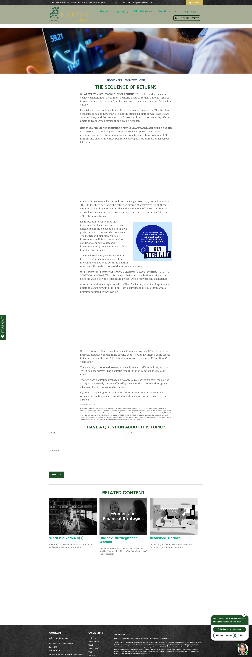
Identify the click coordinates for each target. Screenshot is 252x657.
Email (130, 432)
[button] (104, 11)
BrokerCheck (164, 638)
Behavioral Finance (165, 538)
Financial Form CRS (124, 634)
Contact (195, 3)
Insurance (93, 648)
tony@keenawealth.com (142, 3)
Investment (93, 642)
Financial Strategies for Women (118, 540)
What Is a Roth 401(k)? (67, 538)
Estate (91, 645)
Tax (90, 652)
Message (54, 450)
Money (91, 655)
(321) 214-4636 (119, 3)
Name (52, 432)
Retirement (93, 638)
